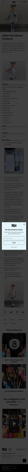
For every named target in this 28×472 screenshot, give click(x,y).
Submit (14, 242)
